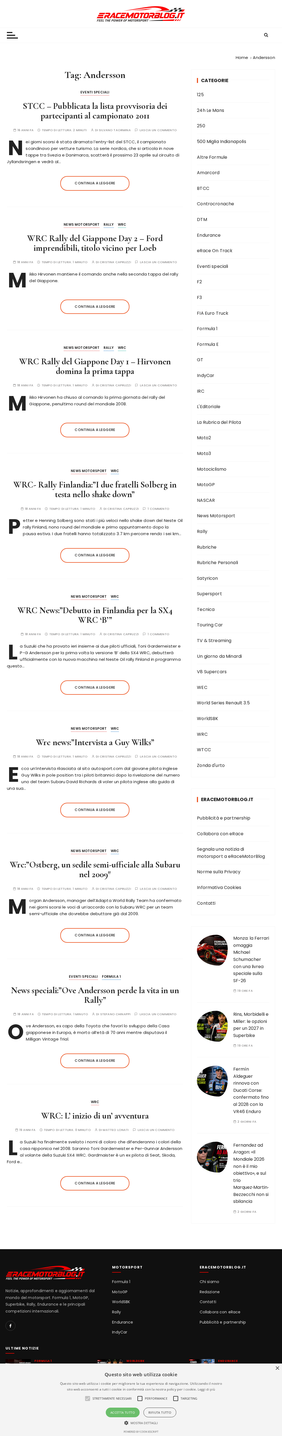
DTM (202, 219)
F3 (199, 297)
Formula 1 (111, 976)
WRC (122, 224)
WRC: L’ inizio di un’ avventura (95, 1115)
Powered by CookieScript (141, 1432)
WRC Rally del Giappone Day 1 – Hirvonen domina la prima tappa (95, 366)
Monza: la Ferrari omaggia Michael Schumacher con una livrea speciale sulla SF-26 (251, 959)
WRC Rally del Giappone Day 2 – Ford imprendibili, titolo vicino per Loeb (95, 243)
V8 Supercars (212, 672)
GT (200, 360)
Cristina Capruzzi (115, 262)
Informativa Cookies (219, 887)
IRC (200, 391)
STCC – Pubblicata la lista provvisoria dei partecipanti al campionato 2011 (95, 111)
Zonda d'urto (211, 765)
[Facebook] (10, 1326)
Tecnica (206, 609)
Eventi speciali (94, 92)
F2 (199, 282)
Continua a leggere (95, 183)
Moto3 (204, 453)
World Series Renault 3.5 (223, 703)
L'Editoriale (208, 406)
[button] (141, 1423)
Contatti (206, 903)
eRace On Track (214, 250)
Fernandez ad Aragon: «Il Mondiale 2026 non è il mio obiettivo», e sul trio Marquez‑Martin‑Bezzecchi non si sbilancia (251, 1173)
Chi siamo (209, 1281)
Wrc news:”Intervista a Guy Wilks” (95, 742)
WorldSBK (207, 718)
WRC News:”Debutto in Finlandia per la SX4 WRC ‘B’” (95, 615)
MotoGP (206, 484)
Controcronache (215, 204)
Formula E (208, 344)
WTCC (204, 750)
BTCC (203, 188)
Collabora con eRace (220, 834)
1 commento (158, 508)
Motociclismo (211, 469)
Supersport (209, 594)
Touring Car (210, 625)
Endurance (209, 235)
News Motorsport (81, 224)
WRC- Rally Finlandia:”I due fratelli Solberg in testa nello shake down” (95, 489)
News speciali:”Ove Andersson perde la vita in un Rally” (95, 995)
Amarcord (208, 172)
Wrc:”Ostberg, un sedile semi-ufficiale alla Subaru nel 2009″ (95, 869)
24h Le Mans (210, 110)
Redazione (210, 1292)
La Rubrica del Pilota (219, 422)
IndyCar (205, 375)
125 (200, 94)
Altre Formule (212, 157)
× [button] (277, 1368)
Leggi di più (206, 1389)
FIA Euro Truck (212, 313)
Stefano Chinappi (115, 1014)
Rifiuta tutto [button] (159, 1412)
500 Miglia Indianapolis (221, 141)
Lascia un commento (158, 130)
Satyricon (207, 578)
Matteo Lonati (116, 1129)
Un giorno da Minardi (219, 656)
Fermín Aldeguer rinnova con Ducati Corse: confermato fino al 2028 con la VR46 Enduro (251, 1090)
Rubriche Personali (217, 562)
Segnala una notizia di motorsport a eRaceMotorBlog (231, 853)
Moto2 (204, 438)
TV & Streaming (214, 640)
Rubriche (206, 547)
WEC (202, 687)
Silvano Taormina (115, 130)
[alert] (141, 1400)
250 (201, 126)
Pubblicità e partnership (223, 818)
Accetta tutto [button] (122, 1412)
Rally (109, 224)
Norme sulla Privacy (218, 872)
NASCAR (206, 500)
